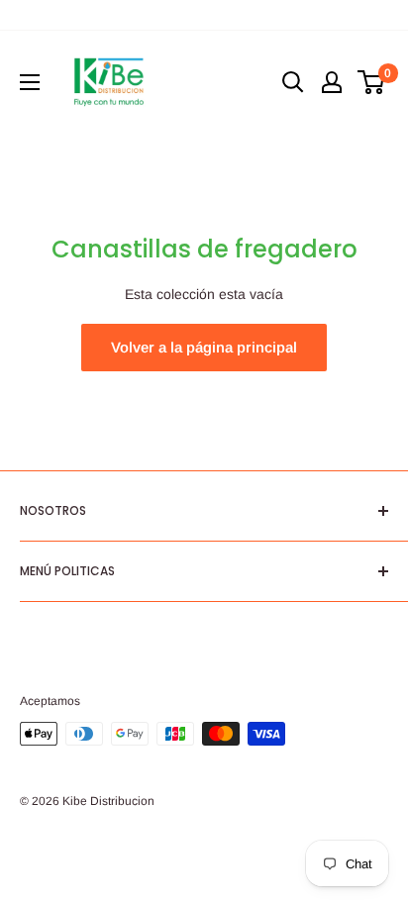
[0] (371, 82)
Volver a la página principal (204, 347)
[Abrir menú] (30, 82)
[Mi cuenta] (332, 82)
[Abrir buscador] (293, 82)
